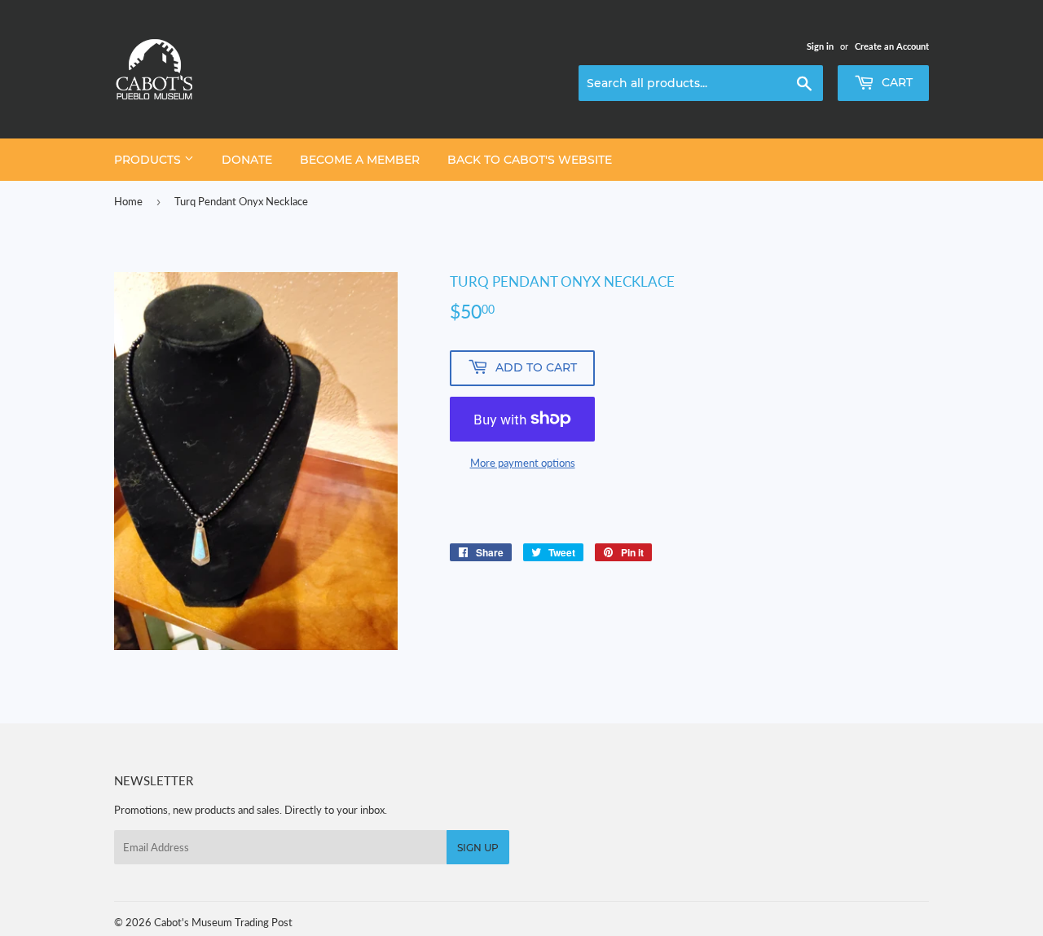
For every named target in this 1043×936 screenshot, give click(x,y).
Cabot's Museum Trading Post (223, 922)
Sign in (820, 46)
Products (149, 159)
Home (128, 201)
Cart (895, 82)
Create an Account (892, 46)
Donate (247, 159)
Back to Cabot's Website (529, 159)
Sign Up (478, 848)
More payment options (522, 462)
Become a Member (360, 159)
